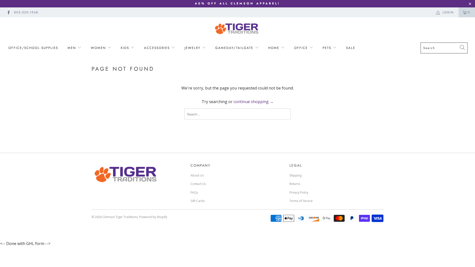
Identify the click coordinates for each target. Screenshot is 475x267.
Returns (294, 184)
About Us (197, 175)
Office (301, 47)
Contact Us (198, 184)
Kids (125, 47)
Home (274, 47)
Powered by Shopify (153, 217)
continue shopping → (254, 101)
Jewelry (193, 47)
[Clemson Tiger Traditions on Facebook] (8, 12)
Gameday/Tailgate (235, 47)
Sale (350, 47)
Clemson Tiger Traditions (120, 217)
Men (72, 47)
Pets (328, 47)
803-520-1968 (26, 12)
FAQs (194, 192)
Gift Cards (197, 201)
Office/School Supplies (33, 47)
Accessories (157, 47)
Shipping (295, 175)
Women (99, 47)
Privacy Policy (298, 192)
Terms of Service (301, 201)
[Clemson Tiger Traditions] (237, 28)
